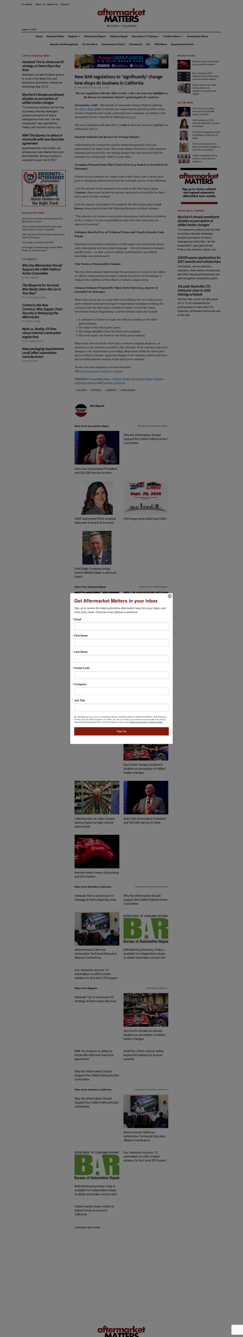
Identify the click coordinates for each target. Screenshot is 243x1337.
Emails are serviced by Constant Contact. (146, 722)
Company (80, 684)
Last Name (81, 651)
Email (77, 619)
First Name (81, 635)
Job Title (79, 700)
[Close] (170, 596)
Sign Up (121, 731)
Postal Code (82, 668)
